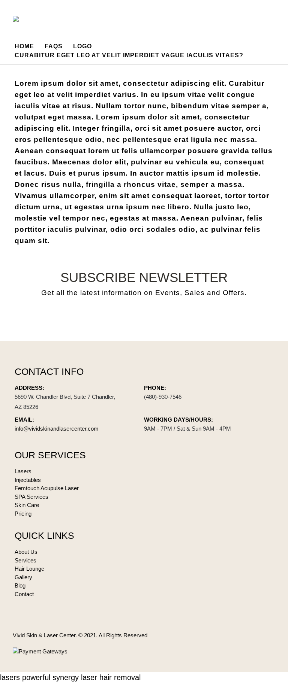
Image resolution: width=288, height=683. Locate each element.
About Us (26, 552)
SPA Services (31, 497)
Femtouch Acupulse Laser (47, 488)
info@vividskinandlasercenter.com (57, 428)
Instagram (162, 317)
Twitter (144, 317)
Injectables (28, 480)
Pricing (23, 513)
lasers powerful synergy (39, 677)
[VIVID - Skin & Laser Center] (25, 19)
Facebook (125, 317)
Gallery (23, 577)
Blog (20, 585)
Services (25, 560)
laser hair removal (111, 677)
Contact (24, 594)
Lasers (23, 471)
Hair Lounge (29, 568)
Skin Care (27, 505)
